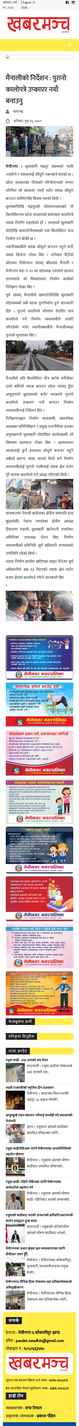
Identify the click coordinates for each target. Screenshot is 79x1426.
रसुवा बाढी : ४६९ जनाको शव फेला (27, 1060)
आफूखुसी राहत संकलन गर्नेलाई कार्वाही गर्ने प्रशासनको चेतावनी (39, 1118)
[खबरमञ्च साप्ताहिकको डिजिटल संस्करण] (39, 24)
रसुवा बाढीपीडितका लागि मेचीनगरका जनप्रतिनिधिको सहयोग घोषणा (38, 1151)
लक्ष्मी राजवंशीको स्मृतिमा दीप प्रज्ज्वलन (30, 1088)
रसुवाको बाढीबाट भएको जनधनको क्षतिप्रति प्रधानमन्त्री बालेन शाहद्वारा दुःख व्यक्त (39, 1218)
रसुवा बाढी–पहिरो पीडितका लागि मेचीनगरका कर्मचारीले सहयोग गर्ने (33, 1185)
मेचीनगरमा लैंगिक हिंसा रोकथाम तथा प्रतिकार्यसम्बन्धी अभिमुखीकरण (39, 1284)
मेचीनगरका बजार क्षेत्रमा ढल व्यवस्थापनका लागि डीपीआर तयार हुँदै (35, 1251)
